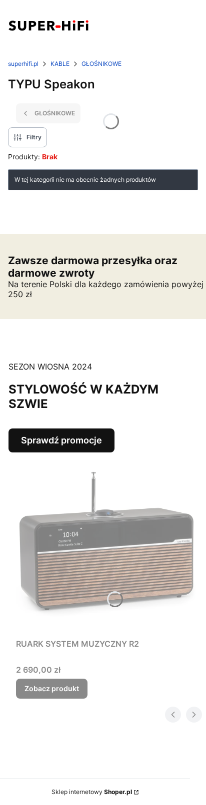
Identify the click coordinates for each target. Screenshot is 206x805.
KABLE (60, 63)
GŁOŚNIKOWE (102, 63)
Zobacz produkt (51, 688)
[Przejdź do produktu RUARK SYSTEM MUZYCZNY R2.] (107, 543)
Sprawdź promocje (61, 440)
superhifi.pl (23, 63)
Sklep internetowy (92, 792)
